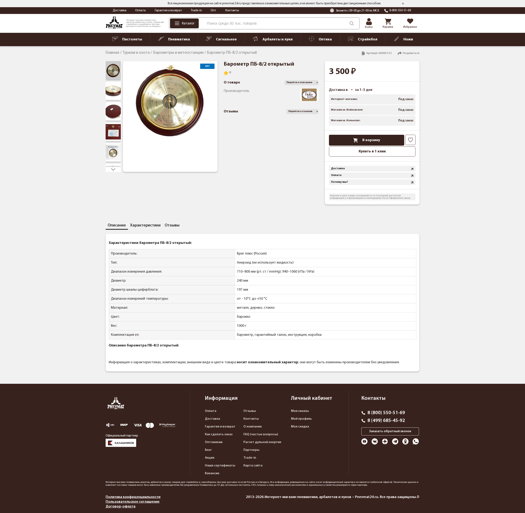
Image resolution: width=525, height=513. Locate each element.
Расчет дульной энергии (262, 442)
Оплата (140, 10)
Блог (208, 450)
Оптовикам (214, 442)
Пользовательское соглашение (133, 502)
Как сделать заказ (219, 434)
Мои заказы (300, 411)
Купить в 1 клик (372, 151)
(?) (136, 335)
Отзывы (249, 411)
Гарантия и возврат (168, 10)
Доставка (119, 10)
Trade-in (196, 10)
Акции (209, 457)
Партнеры (251, 450)
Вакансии (212, 473)
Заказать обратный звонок (390, 431)
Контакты (232, 10)
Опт (213, 10)
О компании (252, 426)
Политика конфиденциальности (133, 497)
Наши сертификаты (220, 465)
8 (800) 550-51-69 (386, 412)
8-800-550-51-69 (400, 10)
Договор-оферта (120, 506)
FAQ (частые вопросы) (260, 434)
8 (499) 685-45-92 (386, 420)
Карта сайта (252, 465)
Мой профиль (301, 418)
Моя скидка (300, 426)
